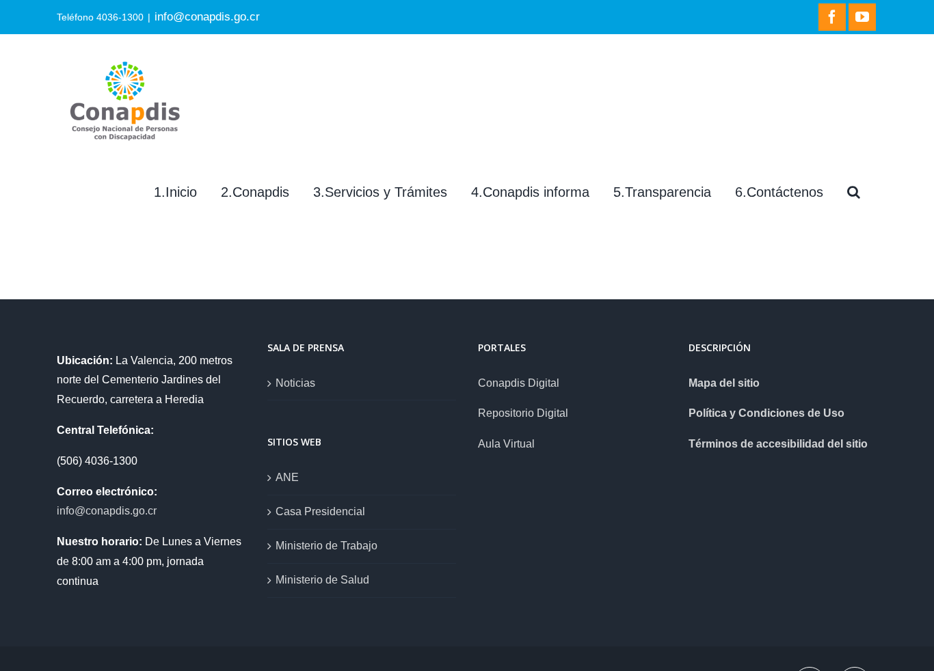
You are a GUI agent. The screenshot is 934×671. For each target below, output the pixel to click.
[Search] (853, 192)
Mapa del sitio (724, 383)
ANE (287, 477)
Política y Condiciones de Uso (766, 413)
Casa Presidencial (320, 511)
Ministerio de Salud (322, 580)
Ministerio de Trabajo (326, 545)
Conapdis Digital (518, 383)
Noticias (295, 383)
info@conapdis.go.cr (207, 16)
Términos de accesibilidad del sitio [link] (778, 444)
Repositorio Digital (523, 413)
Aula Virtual (506, 444)
